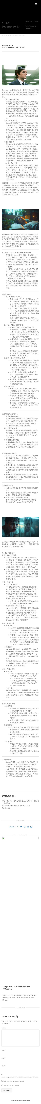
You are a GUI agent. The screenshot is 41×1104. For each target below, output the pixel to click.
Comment (3, 1028)
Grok (18, 35)
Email (2, 1058)
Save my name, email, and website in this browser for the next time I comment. (20, 1077)
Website (3, 1065)
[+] (20, 910)
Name (2, 1050)
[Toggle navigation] (36, 4)
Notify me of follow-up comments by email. (13, 1081)
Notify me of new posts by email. (11, 1085)
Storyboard (14, 35)
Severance (22, 35)
